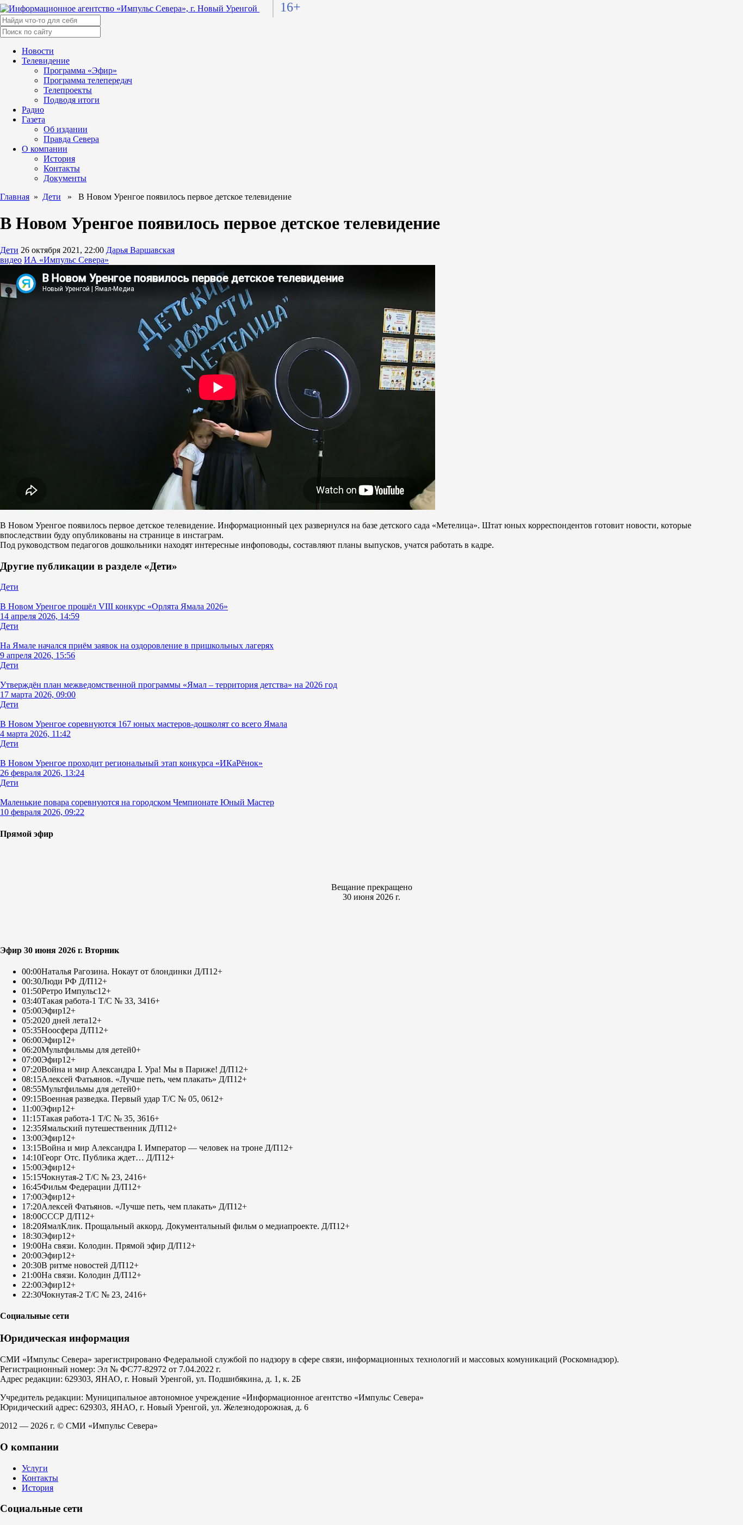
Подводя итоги (72, 99)
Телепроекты (68, 90)
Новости (38, 50)
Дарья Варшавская (140, 250)
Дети (51, 196)
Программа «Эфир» (80, 70)
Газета (33, 119)
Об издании (66, 129)
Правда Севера (71, 139)
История (59, 158)
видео (11, 259)
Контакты (62, 168)
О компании (44, 148)
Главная (14, 196)
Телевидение (46, 60)
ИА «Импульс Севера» (66, 259)
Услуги (35, 1468)
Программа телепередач (88, 80)
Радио (33, 109)
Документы (65, 178)
